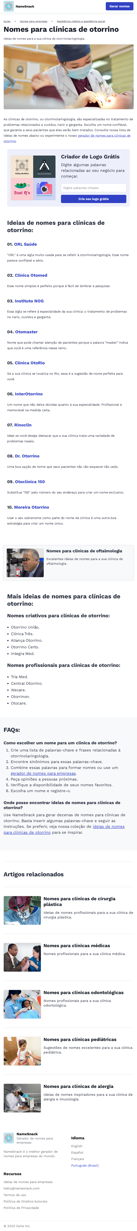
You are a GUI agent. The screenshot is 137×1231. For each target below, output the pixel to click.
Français (77, 1159)
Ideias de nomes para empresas (28, 1182)
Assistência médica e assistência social (81, 21)
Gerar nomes (120, 6)
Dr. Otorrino (27, 456)
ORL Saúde (25, 244)
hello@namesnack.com (22, 1188)
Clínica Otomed (31, 275)
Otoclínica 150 (30, 481)
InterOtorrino (29, 393)
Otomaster (26, 331)
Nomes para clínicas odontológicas (84, 992)
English (76, 1146)
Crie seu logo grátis (93, 199)
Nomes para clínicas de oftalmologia (84, 550)
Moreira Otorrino (31, 507)
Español (77, 1152)
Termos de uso (15, 1195)
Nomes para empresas (33, 21)
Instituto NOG (29, 300)
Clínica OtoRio (30, 362)
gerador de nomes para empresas (43, 773)
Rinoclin (23, 424)
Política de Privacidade (21, 1208)
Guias (7, 21)
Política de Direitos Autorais (25, 1201)
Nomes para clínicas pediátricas (80, 1039)
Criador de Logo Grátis (90, 156)
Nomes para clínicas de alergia (78, 1086)
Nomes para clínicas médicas (77, 945)
